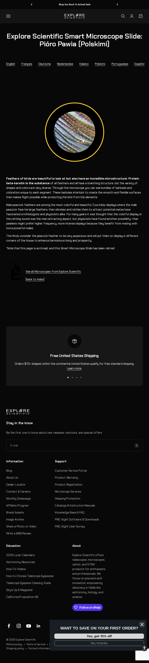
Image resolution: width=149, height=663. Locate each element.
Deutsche (44, 64)
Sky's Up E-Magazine (19, 590)
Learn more (74, 368)
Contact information (40, 648)
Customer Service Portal (71, 471)
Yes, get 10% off (99, 636)
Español (139, 64)
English (10, 64)
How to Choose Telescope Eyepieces (30, 576)
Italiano (84, 64)
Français (26, 64)
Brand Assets (15, 512)
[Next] (117, 4)
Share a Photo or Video (21, 526)
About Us (12, 478)
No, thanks (99, 643)
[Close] (142, 624)
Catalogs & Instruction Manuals (75, 505)
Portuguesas (120, 64)
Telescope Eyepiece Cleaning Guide (28, 583)
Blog (9, 471)
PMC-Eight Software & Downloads (77, 519)
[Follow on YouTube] (28, 626)
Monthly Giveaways (18, 498)
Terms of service (35, 644)
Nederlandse (65, 64)
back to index (35, 279)
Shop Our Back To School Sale (74, 4)
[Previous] (31, 4)
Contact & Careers (18, 492)
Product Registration (68, 485)
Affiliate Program (17, 505)
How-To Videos (16, 569)
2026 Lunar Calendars (20, 555)
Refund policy (14, 644)
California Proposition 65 (22, 597)
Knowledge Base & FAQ (69, 512)
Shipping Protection (67, 498)
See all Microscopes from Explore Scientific (53, 271)
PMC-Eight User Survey (70, 526)
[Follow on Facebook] (8, 626)
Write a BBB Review (18, 533)
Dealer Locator (16, 485)
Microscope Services (68, 492)
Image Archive (15, 519)
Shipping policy (15, 648)
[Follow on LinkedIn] (38, 626)
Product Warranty (66, 478)
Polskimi (100, 64)
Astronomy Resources (20, 562)
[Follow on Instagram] (18, 626)
